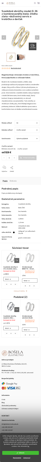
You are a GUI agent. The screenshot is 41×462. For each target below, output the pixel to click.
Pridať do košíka (29, 158)
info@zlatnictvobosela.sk (10, 424)
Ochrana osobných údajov (10, 409)
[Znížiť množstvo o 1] (4, 157)
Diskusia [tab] (13, 181)
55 (11, 284)
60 (29, 286)
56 (15, 284)
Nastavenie (17, 458)
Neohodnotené (16, 68)
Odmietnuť (26, 458)
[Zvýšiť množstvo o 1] (14, 157)
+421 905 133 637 (7, 430)
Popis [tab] (5, 181)
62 (34, 286)
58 (25, 286)
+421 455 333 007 (7, 427)
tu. (29, 446)
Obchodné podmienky (9, 406)
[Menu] (2, 3)
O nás (3, 399)
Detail (7, 279)
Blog (3, 403)
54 (6, 284)
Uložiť (6, 174)
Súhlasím (21, 453)
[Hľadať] (35, 3)
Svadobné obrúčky (24, 204)
